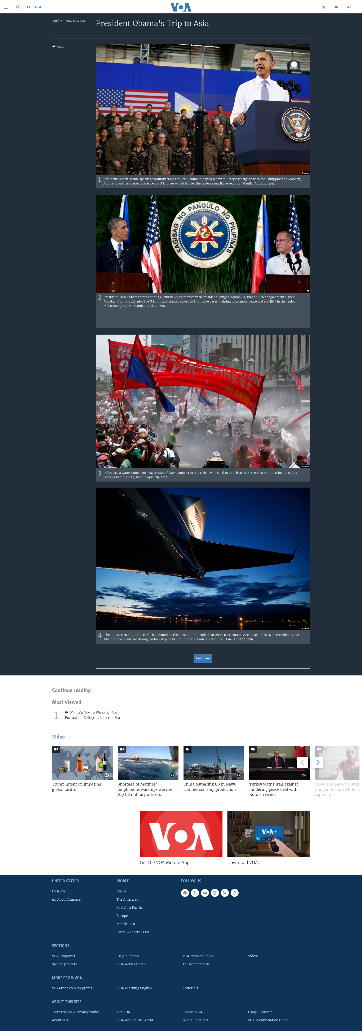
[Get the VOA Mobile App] (181, 834)
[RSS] (225, 893)
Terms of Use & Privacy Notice (76, 1012)
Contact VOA (192, 1012)
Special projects (64, 964)
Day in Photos (128, 956)
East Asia (34, 7)
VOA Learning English (134, 988)
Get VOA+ (124, 1012)
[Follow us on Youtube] (205, 893)
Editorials (190, 988)
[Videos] (336, 7)
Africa (121, 891)
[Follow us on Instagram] (215, 893)
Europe (122, 916)
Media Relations (195, 1020)
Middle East (125, 924)
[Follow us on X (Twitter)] (195, 893)
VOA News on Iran (131, 964)
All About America (66, 899)
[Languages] (323, 7)
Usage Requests (260, 1012)
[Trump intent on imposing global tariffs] (82, 763)
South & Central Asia (132, 932)
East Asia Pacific (129, 908)
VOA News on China (198, 956)
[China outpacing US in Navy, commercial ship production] (214, 763)
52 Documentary (196, 964)
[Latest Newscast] (349, 7)
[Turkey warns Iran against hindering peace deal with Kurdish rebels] (279, 763)
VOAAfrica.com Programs (72, 988)
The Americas (127, 899)
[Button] (58, 48)
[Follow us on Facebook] (185, 893)
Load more (203, 658)
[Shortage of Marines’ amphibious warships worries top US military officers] (148, 763)
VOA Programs (63, 956)
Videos (253, 956)
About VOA (60, 1020)
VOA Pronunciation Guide (268, 1020)
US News (59, 891)
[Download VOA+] (268, 834)
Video (58, 737)
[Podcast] (235, 893)
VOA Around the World (135, 1020)
